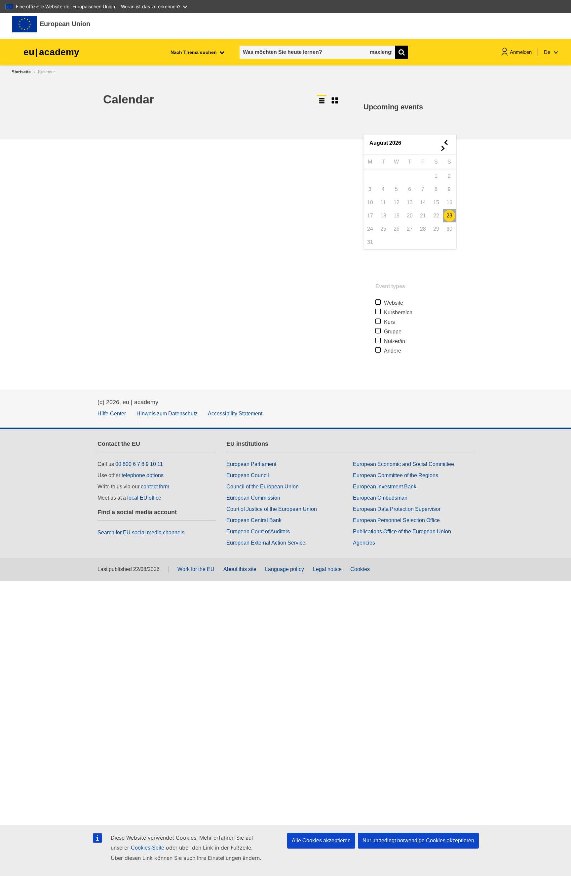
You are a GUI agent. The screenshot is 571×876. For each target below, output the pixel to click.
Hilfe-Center (111, 413)
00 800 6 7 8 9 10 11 (139, 464)
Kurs (389, 322)
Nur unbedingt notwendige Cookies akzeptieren (418, 840)
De (548, 52)
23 (449, 215)
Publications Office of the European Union (402, 531)
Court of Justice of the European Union (271, 509)
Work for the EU (195, 569)
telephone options (143, 475)
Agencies (364, 543)
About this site (239, 569)
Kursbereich (398, 312)
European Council (247, 475)
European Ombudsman (380, 498)
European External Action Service (265, 543)
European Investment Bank (384, 486)
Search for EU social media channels (140, 532)
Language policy (284, 569)
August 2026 (385, 143)
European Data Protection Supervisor (396, 509)
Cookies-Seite (147, 848)
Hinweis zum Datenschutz (167, 413)
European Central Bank (254, 520)
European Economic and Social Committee (403, 464)
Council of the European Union (262, 486)
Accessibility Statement (235, 413)
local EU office (144, 498)
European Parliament (251, 464)
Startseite (21, 71)
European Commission (253, 498)
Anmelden (521, 52)
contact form (155, 486)
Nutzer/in (394, 341)
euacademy (51, 52)
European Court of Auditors (258, 531)
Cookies (360, 569)
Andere (392, 351)
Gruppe (392, 331)
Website (393, 303)
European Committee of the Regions (395, 475)
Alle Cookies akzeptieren (321, 840)
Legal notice (327, 569)
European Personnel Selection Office (396, 520)
